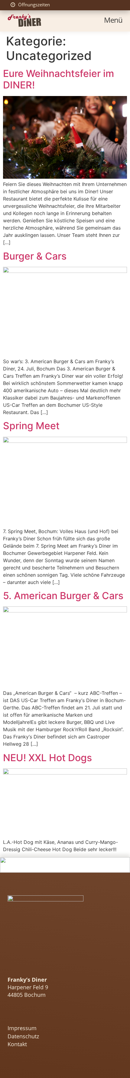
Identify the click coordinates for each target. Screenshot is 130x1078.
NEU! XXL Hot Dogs (47, 758)
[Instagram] (11, 1016)
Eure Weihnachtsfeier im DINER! (58, 79)
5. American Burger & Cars (63, 596)
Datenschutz (23, 1036)
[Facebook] (23, 1016)
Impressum (22, 1028)
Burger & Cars (35, 256)
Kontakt (17, 1044)
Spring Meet (31, 426)
